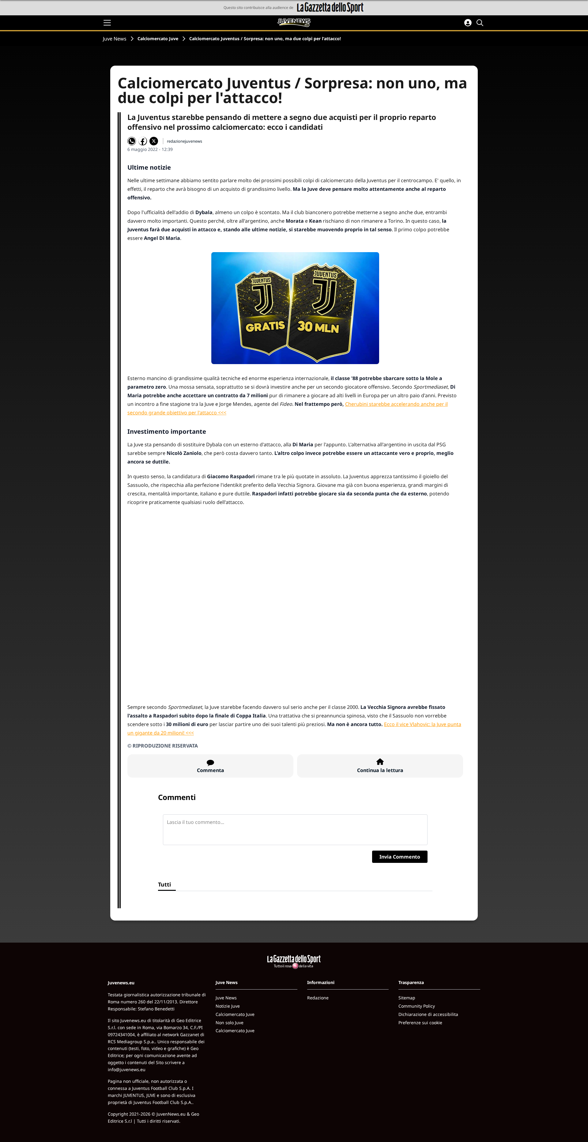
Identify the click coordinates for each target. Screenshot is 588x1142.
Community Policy (416, 1006)
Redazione (318, 998)
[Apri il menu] (107, 22)
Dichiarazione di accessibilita (428, 1014)
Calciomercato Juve (158, 38)
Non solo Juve (229, 1022)
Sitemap (406, 998)
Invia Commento (399, 856)
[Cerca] (481, 22)
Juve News (114, 38)
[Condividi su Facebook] (142, 141)
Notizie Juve (228, 1006)
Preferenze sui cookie (420, 1022)
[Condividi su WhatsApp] (131, 141)
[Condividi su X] (153, 141)
